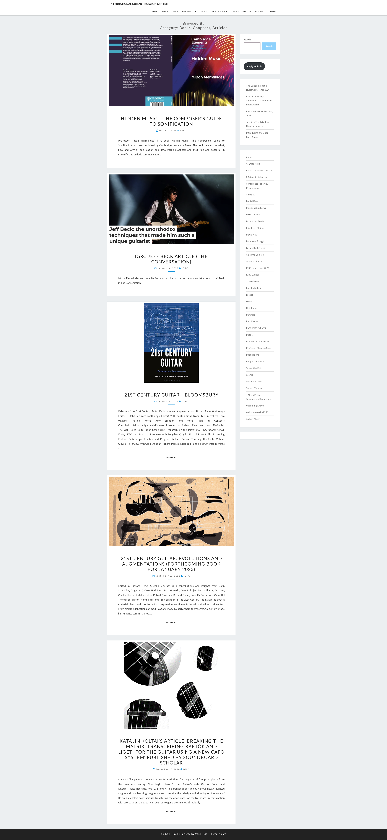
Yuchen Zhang (253, 418)
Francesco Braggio (255, 241)
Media (249, 301)
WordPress (201, 833)
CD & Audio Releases (256, 177)
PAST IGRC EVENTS (256, 328)
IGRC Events (188, 11)
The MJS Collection (241, 11)
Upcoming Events (255, 405)
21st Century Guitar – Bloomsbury (171, 394)
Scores (249, 374)
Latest (249, 294)
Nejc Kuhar (251, 308)
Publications (218, 11)
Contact (273, 11)
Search (247, 39)
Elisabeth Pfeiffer (255, 227)
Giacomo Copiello (255, 254)
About (165, 11)
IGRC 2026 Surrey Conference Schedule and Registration (259, 100)
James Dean (252, 281)
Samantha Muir (254, 368)
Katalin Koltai (253, 287)
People (204, 11)
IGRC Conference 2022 (257, 267)
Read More (172, 457)
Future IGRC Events (256, 247)
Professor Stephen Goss (258, 348)
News (175, 11)
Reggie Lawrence (255, 361)
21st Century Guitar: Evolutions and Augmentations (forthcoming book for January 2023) (171, 564)
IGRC (183, 130)
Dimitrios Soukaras (256, 207)
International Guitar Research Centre (139, 4)
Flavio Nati (251, 234)
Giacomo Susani (254, 261)
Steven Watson (254, 388)
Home (154, 11)
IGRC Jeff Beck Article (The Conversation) (171, 258)
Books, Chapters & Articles (260, 170)
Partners (260, 11)
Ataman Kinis (253, 163)
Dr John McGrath (255, 221)
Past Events (252, 321)
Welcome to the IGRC (257, 412)
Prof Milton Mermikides (258, 341)
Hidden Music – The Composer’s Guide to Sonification (171, 121)
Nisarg (222, 833)
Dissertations (253, 214)
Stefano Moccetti (255, 381)
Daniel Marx (252, 201)
